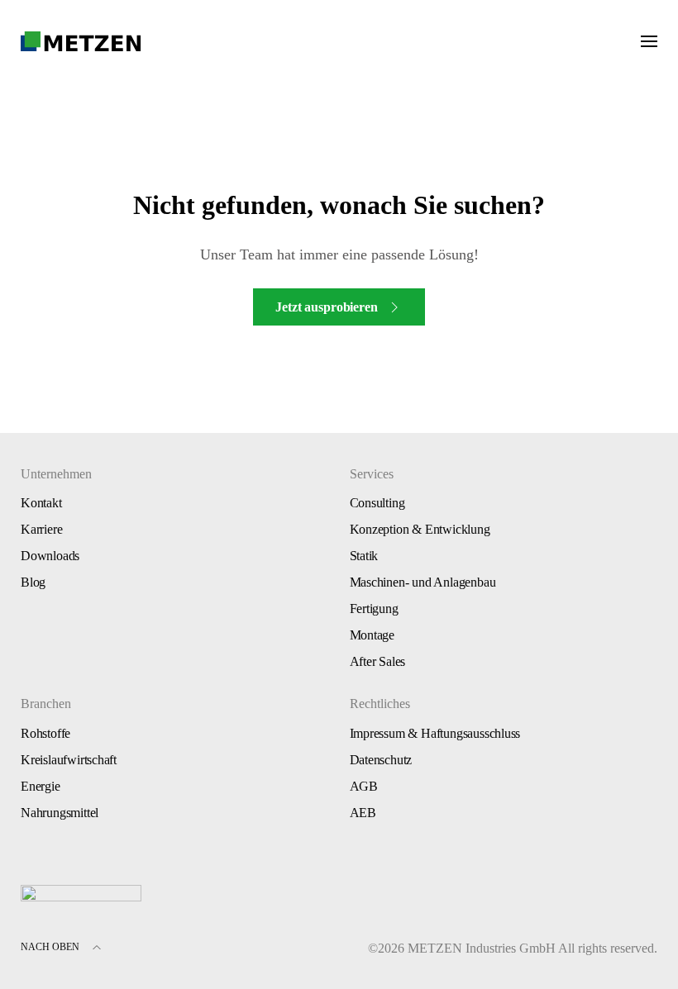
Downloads (50, 556)
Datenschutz (381, 760)
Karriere (41, 529)
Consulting (377, 503)
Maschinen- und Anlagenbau (423, 582)
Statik (364, 556)
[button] (649, 41)
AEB (363, 813)
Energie (40, 786)
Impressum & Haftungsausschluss (435, 733)
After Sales (378, 661)
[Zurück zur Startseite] (81, 41)
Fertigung (374, 608)
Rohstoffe (45, 733)
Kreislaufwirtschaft (69, 760)
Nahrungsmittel (59, 813)
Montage (372, 635)
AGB (364, 786)
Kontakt (41, 503)
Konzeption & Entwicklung (420, 529)
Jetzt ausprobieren (326, 307)
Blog (33, 582)
